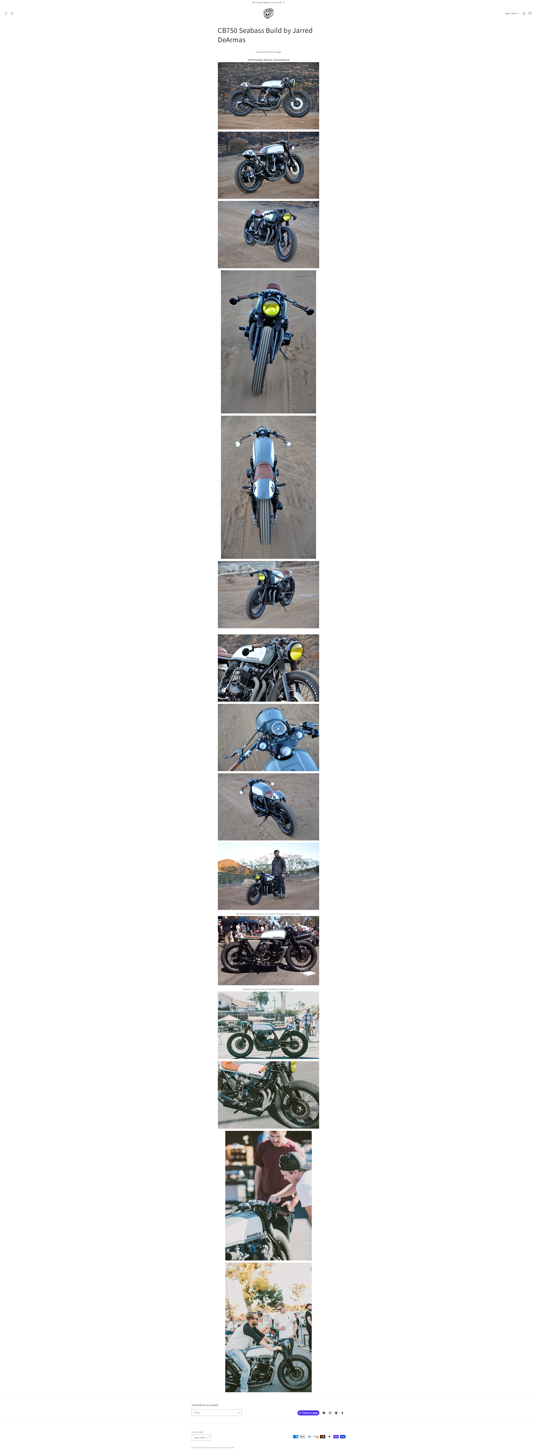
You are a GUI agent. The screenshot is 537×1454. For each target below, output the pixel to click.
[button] (6, 13)
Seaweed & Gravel (203, 1448)
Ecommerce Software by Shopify (222, 1448)
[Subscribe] (239, 1412)
